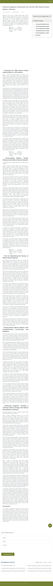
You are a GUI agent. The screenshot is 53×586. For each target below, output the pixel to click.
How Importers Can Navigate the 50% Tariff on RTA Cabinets (14, 568)
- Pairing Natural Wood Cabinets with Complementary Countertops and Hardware (42, 30)
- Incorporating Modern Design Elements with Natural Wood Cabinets (42, 26)
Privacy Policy (26, 583)
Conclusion (38, 35)
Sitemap (31, 583)
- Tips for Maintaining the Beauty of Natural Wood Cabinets (42, 28)
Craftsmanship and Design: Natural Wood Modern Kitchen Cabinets (9, 565)
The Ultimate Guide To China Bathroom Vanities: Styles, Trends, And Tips (40, 570)
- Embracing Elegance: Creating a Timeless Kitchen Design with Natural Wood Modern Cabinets (42, 32)
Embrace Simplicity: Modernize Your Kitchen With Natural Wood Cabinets (40, 565)
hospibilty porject (38, 562)
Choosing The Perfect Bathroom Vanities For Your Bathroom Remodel (40, 568)
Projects (49, 562)
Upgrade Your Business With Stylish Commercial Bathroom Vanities (14, 570)
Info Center (45, 562)
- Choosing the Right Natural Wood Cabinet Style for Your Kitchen (42, 24)
